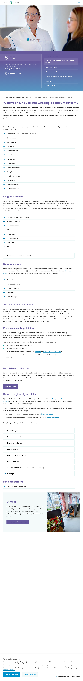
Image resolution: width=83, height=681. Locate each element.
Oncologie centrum (35, 97)
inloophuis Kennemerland (52, 352)
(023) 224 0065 (47, 414)
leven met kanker (12, 355)
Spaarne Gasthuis (8, 97)
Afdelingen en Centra (21, 97)
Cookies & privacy (9, 670)
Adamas (38, 352)
